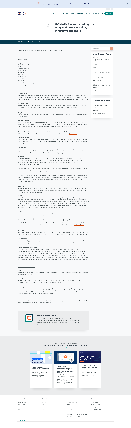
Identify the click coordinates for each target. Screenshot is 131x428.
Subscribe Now (22, 50)
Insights (44, 409)
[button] (127, 4)
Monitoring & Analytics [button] (77, 13)
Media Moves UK (36, 41)
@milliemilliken (73, 126)
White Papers (94, 407)
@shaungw (25, 116)
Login (107, 9)
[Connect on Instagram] (24, 420)
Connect (44, 402)
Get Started (108, 13)
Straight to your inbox (24, 52)
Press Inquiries (21, 404)
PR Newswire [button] (56, 13)
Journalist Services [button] (98, 13)
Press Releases (70, 407)
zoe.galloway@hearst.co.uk (28, 181)
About (19, 9)
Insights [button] (88, 13)
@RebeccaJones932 (24, 109)
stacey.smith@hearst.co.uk (59, 172)
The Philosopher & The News (42, 199)
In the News (69, 409)
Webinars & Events (61, 366)
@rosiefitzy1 (21, 143)
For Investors (70, 411)
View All (94, 90)
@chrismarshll (39, 192)
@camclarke (73, 133)
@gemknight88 (24, 244)
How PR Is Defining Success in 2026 (101, 72)
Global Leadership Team (72, 402)
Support (20, 409)
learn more (38, 301)
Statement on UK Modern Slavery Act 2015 (77, 414)
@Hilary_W (42, 215)
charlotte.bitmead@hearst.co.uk (29, 164)
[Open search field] (105, 9)
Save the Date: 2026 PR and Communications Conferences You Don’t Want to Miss (101, 79)
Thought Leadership (96, 409)
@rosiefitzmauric (74, 141)
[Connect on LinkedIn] (20, 420)
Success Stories (94, 402)
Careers (24, 9)
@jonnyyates (67, 220)
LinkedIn (60, 207)
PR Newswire (45, 407)
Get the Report (87, 3)
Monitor (44, 404)
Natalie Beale (46, 41)
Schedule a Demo (22, 402)
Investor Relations (31, 9)
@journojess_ (61, 153)
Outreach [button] (65, 13)
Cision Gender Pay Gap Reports (74, 416)
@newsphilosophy (49, 207)
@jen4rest (83, 234)
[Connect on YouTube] (22, 420)
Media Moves (28, 41)
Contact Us (20, 407)
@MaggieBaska (79, 224)
